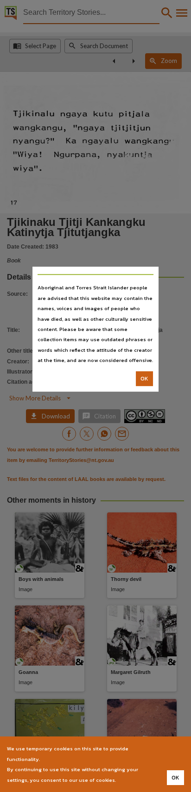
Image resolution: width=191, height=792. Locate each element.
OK (144, 378)
